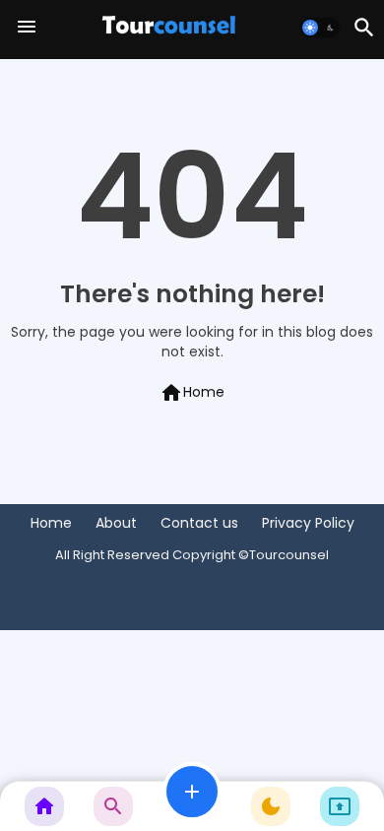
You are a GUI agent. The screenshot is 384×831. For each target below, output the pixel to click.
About (116, 523)
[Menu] (26, 27)
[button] (320, 27)
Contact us (199, 523)
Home (192, 393)
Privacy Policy (308, 523)
